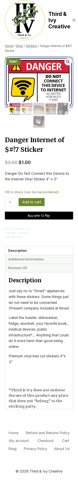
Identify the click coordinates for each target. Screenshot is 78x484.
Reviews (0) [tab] (17, 268)
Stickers (24, 232)
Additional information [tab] (26, 259)
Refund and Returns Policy (48, 433)
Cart (65, 441)
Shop (12, 449)
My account (19, 441)
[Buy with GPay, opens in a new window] (39, 216)
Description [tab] (17, 251)
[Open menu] (74, 20)
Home (13, 433)
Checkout (45, 441)
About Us (62, 449)
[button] (68, 61)
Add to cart (31, 202)
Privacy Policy (35, 449)
